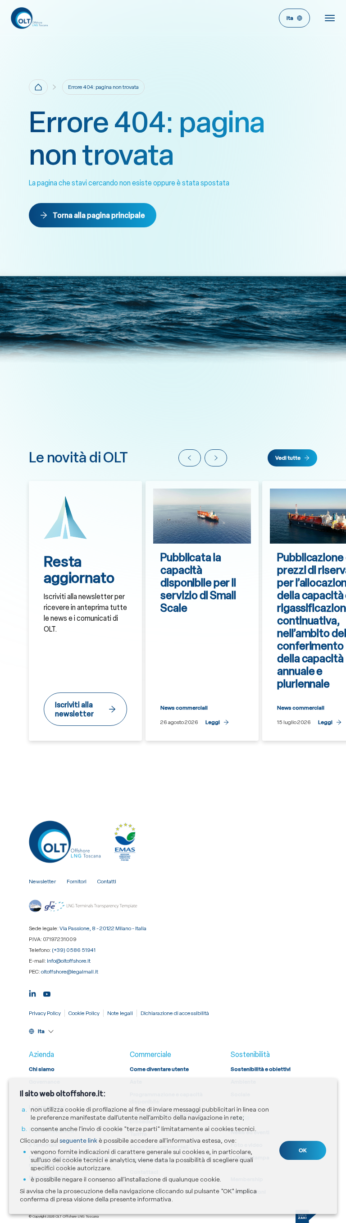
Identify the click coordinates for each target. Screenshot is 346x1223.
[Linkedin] (32, 993)
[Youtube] (46, 993)
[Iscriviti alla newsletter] (85, 610)
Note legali (120, 1013)
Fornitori (76, 881)
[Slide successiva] (216, 457)
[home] (38, 87)
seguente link (78, 1140)
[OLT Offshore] (92, 18)
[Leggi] (202, 610)
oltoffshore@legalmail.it (69, 971)
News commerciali (184, 707)
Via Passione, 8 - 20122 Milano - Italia (102, 928)
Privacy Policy (45, 1013)
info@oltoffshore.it (69, 961)
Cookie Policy (84, 1013)
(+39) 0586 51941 (74, 950)
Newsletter (42, 881)
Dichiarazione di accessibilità (175, 1013)
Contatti (106, 881)
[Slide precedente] (189, 457)
